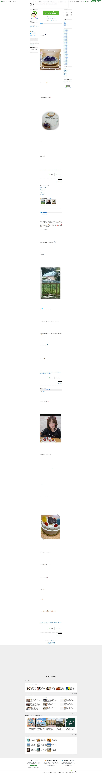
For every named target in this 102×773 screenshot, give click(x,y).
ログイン (99, 1)
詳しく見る (51, 765)
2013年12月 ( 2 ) (66, 50)
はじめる (33, 765)
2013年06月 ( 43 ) (66, 55)
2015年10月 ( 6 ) (66, 35)
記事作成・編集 (32, 35)
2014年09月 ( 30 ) (66, 44)
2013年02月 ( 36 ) (66, 58)
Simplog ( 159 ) (65, 24)
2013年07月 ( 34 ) (66, 54)
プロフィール (32, 18)
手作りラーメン (42, 192)
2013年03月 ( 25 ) (66, 57)
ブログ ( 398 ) (65, 21)
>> (68, 11)
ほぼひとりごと (44, 214)
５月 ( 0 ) (65, 23)
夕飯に (64, 74)
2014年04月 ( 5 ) (66, 47)
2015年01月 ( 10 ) (66, 41)
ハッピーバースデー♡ (43, 187)
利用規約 (55, 772)
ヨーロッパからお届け (63, 697)
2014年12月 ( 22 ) (66, 42)
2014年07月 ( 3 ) (66, 46)
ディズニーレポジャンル (30, 684)
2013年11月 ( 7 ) (66, 51)
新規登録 (93, 1)
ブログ (45, 185)
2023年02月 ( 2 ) (66, 29)
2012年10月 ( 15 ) (66, 61)
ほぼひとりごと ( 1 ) (66, 25)
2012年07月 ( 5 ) (66, 63)
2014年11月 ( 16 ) (66, 43)
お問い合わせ (50, 772)
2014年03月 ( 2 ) (66, 48)
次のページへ (55, 20)
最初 (51, 20)
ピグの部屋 (36, 18)
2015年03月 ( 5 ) (66, 40)
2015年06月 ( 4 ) (66, 38)
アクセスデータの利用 (61, 772)
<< (66, 11)
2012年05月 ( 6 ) (66, 64)
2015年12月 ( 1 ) (66, 34)
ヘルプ (76, 772)
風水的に (42, 23)
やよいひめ (65, 73)
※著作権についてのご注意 (68, 87)
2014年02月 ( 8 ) (66, 49)
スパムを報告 (44, 772)
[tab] (30, 684)
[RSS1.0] (67, 85)
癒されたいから (43, 189)
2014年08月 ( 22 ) (66, 45)
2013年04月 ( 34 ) (66, 56)
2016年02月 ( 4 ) (66, 33)
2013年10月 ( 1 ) (66, 52)
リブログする (59, 174)
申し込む (68, 765)
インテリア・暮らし (29, 697)
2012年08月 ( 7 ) (66, 62)
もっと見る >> (42, 194)
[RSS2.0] (67, 86)
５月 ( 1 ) (65, 22)
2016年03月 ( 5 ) (66, 32)
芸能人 (36, 684)
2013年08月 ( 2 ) (66, 53)
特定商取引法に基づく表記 (69, 772)
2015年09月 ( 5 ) (66, 36)
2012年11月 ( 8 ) (66, 60)
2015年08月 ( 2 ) (66, 37)
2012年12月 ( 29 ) (66, 59)
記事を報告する (60, 383)
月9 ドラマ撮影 (43, 212)
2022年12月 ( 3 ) (66, 31)
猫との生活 (45, 697)
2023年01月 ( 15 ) (66, 30)
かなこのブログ (32, 44)
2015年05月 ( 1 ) (66, 39)
